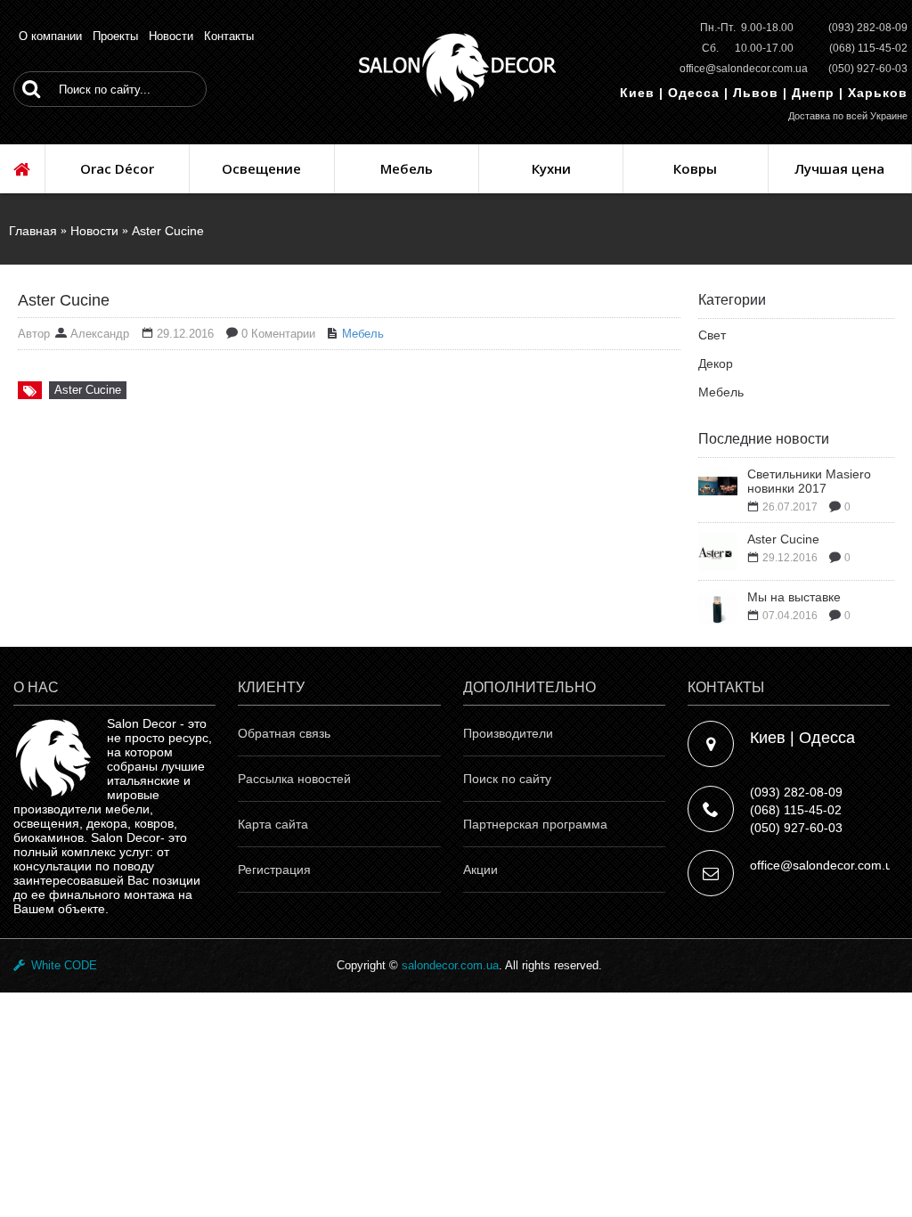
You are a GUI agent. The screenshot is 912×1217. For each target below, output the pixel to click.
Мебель (721, 392)
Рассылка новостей (294, 779)
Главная (33, 231)
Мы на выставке (794, 597)
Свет (712, 335)
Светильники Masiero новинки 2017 (809, 481)
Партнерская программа (535, 824)
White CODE (61, 965)
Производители (508, 733)
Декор (715, 363)
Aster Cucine (168, 231)
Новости (94, 231)
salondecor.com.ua (450, 965)
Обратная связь (284, 733)
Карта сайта (273, 824)
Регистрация (274, 869)
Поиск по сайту (507, 779)
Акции (480, 869)
